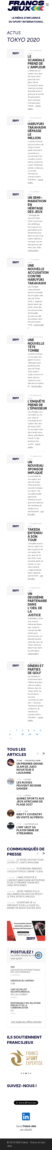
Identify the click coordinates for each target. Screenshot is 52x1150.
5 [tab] (30, 1073)
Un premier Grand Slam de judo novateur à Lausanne (29, 768)
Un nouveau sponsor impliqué (35, 467)
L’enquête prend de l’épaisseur (37, 405)
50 (37, 734)
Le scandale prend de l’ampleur (36, 62)
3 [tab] (26, 1073)
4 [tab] (28, 1073)
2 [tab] (23, 1073)
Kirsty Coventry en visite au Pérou (29, 816)
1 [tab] (21, 1073)
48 (22, 734)
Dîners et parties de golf (36, 669)
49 (30, 734)
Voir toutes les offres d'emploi (26, 1022)
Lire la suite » (33, 250)
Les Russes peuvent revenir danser (28, 785)
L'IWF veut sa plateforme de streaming (27, 830)
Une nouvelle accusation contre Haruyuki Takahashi (38, 274)
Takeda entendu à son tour (35, 534)
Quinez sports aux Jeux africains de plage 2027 (30, 801)
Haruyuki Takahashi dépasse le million (37, 131)
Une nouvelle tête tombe (36, 345)
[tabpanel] (26, 1058)
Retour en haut (37, 1142)
